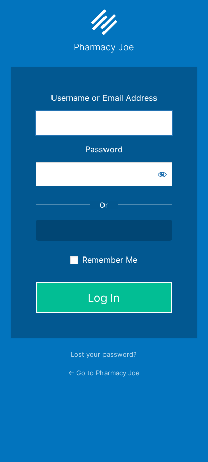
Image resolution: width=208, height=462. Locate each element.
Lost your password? (104, 354)
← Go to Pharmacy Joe (104, 373)
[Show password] (162, 174)
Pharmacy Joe (104, 47)
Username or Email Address (104, 98)
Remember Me (109, 259)
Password (104, 149)
